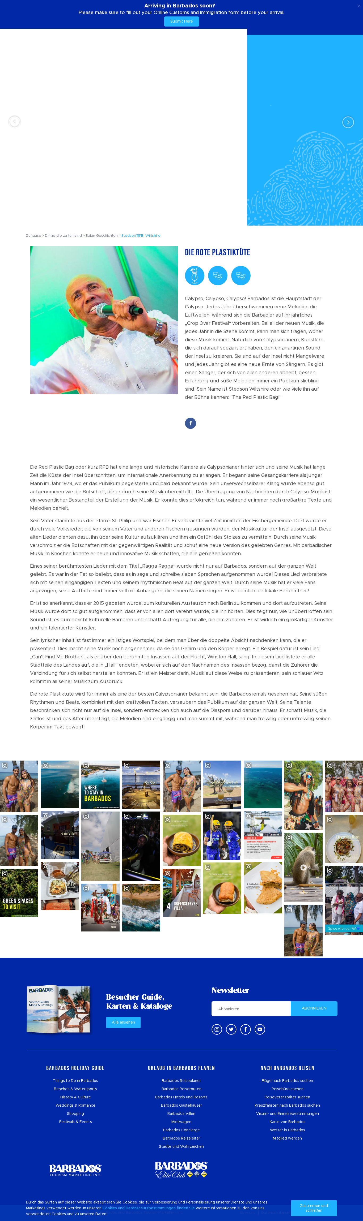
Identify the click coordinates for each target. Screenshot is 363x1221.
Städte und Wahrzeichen (181, 1147)
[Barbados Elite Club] (181, 1170)
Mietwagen (181, 1122)
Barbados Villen (181, 1114)
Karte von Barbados (287, 1122)
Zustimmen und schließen (314, 1208)
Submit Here (181, 21)
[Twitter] (231, 1029)
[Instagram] (217, 1029)
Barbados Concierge (181, 1130)
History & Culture (75, 1097)
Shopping (75, 1114)
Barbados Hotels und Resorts (181, 1097)
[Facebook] (245, 1029)
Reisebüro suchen (287, 1089)
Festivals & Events (75, 1122)
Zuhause (33, 236)
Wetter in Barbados (287, 1130)
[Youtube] (260, 1029)
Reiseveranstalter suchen (287, 1097)
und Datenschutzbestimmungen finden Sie (156, 1208)
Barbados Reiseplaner (181, 1081)
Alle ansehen (123, 1022)
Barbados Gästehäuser (181, 1105)
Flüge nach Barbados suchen (287, 1081)
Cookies (110, 1208)
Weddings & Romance (75, 1105)
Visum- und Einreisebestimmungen (287, 1114)
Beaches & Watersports (75, 1089)
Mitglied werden (287, 1138)
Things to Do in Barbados (75, 1081)
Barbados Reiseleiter (181, 1138)
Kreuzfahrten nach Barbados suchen (287, 1105)
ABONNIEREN (314, 1008)
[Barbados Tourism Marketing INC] (75, 1170)
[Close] (359, 5)
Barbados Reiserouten (181, 1089)
